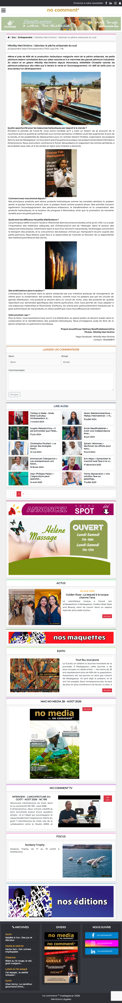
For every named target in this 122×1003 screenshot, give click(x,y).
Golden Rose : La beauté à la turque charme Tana (87, 596)
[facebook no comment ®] (106, 3)
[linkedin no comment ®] (110, 3)
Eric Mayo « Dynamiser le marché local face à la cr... (97, 459)
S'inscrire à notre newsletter (88, 3)
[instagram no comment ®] (115, 3)
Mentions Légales (61, 999)
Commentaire (17, 370)
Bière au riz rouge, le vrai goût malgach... (18, 962)
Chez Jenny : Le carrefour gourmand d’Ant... (18, 985)
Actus (61, 583)
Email (64, 356)
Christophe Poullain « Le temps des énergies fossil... (43, 446)
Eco (14, 37)
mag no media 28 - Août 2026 (61, 701)
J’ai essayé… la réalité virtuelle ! (16, 973)
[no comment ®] (120, 3)
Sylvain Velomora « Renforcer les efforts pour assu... (97, 446)
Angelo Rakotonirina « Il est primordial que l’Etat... (43, 429)
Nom (11, 356)
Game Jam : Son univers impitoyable (18, 950)
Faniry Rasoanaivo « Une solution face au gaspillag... (97, 476)
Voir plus (107, 616)
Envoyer (14, 394)
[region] (87, 606)
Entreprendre (25, 37)
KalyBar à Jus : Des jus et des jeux (18, 938)
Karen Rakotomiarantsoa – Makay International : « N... (98, 414)
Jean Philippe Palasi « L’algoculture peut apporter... (42, 476)
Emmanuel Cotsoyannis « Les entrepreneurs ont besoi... (43, 461)
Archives (21, 927)
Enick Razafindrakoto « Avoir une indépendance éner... (97, 430)
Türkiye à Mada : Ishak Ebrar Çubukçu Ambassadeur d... (42, 415)
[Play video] (79, 811)
